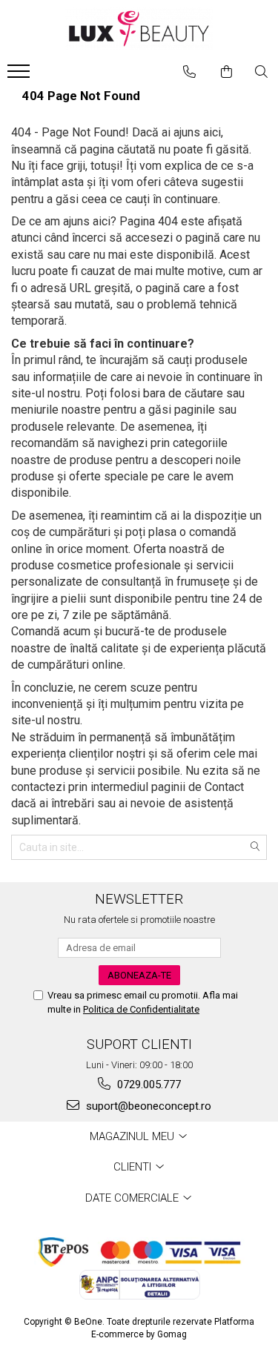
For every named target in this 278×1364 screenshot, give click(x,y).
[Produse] (20, 75)
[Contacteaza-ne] (189, 72)
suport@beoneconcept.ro (147, 1106)
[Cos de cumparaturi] (226, 72)
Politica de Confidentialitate (141, 1009)
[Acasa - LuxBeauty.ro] (139, 28)
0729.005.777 (147, 1084)
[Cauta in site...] (261, 72)
